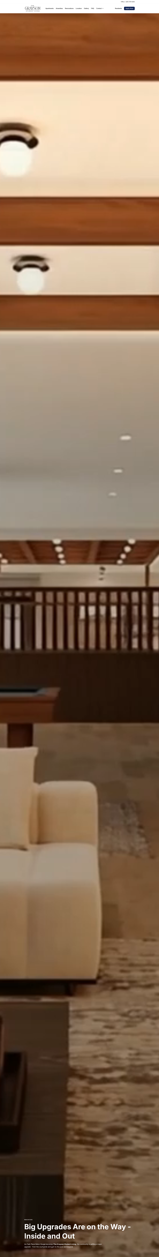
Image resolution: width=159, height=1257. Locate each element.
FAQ (92, 8)
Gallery (86, 8)
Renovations (69, 8)
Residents (118, 8)
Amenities (59, 8)
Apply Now (129, 8)
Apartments (49, 8)
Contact (99, 8)
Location (79, 8)
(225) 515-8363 (130, 1)
